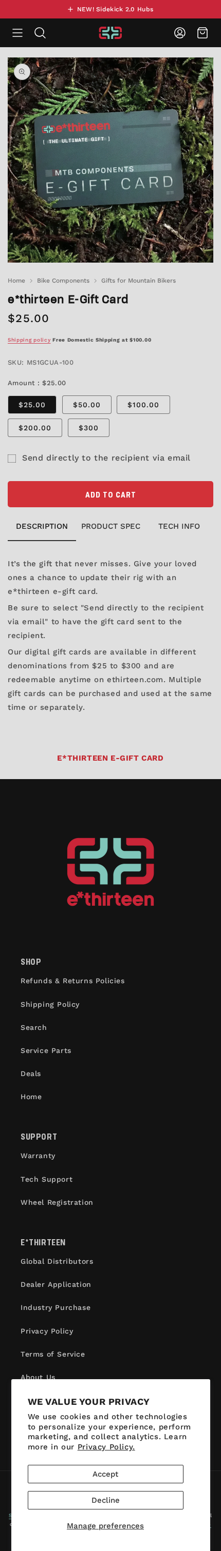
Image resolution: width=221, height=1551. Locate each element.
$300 (89, 428)
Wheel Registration (57, 1202)
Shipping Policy (50, 1004)
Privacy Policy (47, 1331)
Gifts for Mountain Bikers (138, 280)
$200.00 (35, 428)
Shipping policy (29, 340)
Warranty (38, 1155)
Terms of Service (53, 1354)
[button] (17, 33)
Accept (105, 1474)
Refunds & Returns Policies (73, 981)
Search (34, 1027)
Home (16, 280)
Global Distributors (57, 1261)
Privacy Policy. (106, 1446)
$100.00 (143, 405)
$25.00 (32, 405)
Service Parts (46, 1050)
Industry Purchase (55, 1307)
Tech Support (46, 1179)
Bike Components (63, 280)
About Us (38, 1377)
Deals (31, 1073)
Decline (105, 1500)
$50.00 (87, 405)
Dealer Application (56, 1284)
